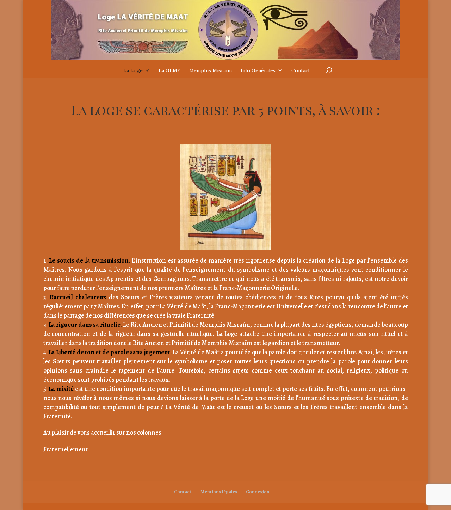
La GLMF (169, 70)
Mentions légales (218, 492)
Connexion (258, 492)
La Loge (133, 70)
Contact (300, 70)
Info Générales (258, 70)
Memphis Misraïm (210, 70)
